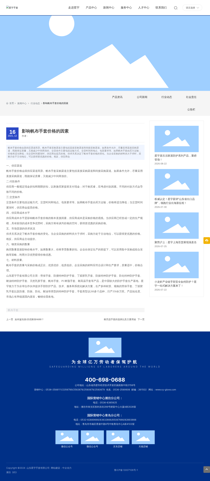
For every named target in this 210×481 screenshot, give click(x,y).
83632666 (105, 419)
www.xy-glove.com (165, 389)
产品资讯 (117, 97)
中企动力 (67, 467)
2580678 (89, 389)
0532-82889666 (90, 419)
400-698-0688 (105, 380)
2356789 (68, 389)
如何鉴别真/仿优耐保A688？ (29, 319)
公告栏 (191, 109)
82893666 (130, 419)
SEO (14, 472)
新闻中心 (22, 103)
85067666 (118, 419)
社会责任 (191, 97)
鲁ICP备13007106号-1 (126, 470)
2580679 (100, 389)
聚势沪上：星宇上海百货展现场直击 (176, 242)
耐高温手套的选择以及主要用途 (120, 319)
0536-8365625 (108, 402)
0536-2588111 (54, 389)
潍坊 (8, 472)
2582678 (78, 389)
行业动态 (35, 103)
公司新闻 (142, 97)
